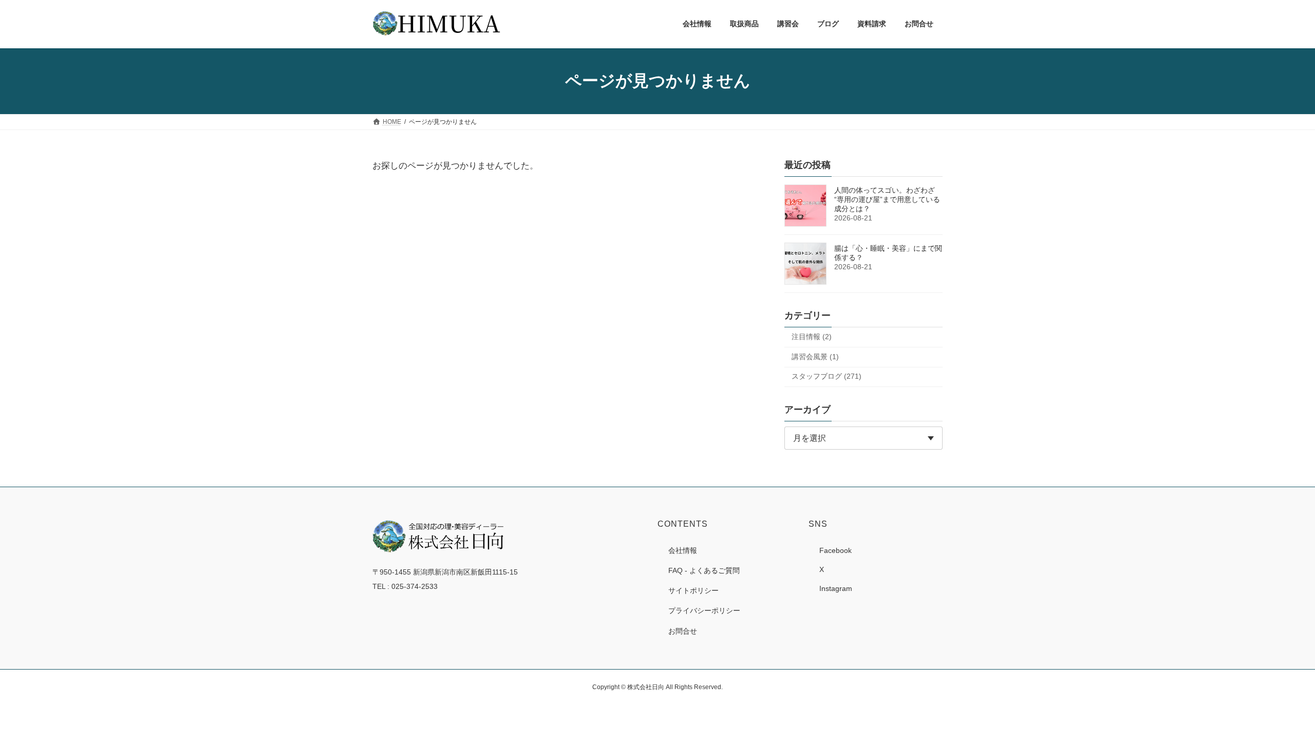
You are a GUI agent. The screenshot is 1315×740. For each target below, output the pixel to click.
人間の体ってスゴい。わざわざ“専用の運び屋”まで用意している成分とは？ (887, 199)
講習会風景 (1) (815, 356)
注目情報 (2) (812, 336)
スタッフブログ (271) (826, 376)
